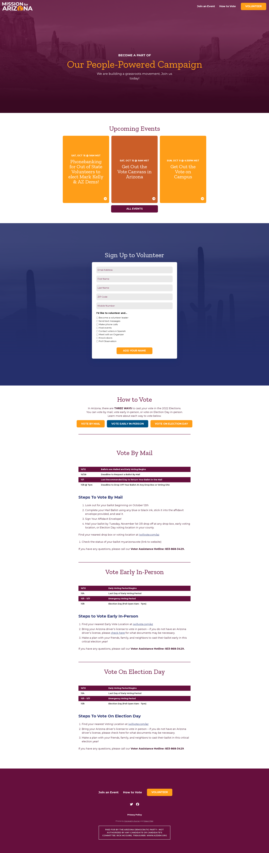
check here (118, 632)
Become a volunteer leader (113, 317)
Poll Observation (107, 341)
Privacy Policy (134, 814)
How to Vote (227, 6)
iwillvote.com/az (149, 534)
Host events (105, 327)
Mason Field (148, 821)
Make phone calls (108, 324)
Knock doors (105, 337)
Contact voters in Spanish (112, 331)
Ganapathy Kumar (132, 821)
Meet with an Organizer (111, 334)
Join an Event (206, 6)
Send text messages (109, 321)
